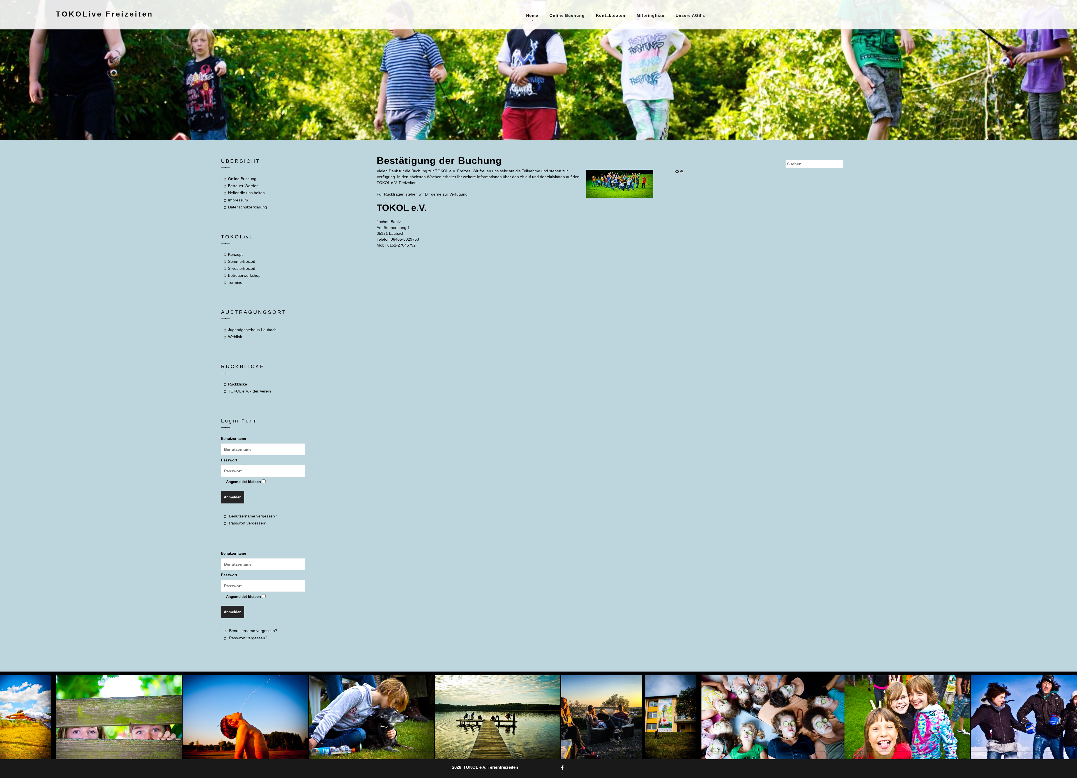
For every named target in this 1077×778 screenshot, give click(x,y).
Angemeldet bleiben (243, 482)
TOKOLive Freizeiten (104, 14)
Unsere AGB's (690, 15)
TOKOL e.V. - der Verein (249, 391)
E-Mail (677, 171)
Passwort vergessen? (248, 523)
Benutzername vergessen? (253, 516)
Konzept (235, 254)
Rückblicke (237, 384)
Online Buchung (567, 15)
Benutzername (233, 438)
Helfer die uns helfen (246, 193)
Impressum (238, 200)
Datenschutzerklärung (247, 207)
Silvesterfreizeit (241, 268)
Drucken (683, 171)
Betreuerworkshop (244, 275)
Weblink (235, 337)
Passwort (229, 460)
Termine (235, 282)
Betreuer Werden (243, 186)
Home (532, 15)
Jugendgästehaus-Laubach (252, 330)
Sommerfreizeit (241, 261)
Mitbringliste (650, 15)
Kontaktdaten (610, 15)
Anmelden (232, 497)
